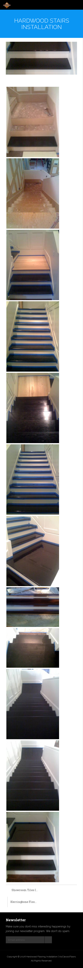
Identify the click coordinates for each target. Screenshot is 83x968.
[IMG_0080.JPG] (32, 407)
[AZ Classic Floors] (7, 5)
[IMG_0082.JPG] (32, 479)
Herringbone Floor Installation (25, 902)
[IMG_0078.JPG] (32, 264)
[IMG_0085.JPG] (32, 606)
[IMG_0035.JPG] (32, 193)
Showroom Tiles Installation (27, 890)
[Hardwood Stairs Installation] (41, 58)
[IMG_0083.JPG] (32, 550)
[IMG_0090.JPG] (32, 846)
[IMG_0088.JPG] (32, 703)
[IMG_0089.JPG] (32, 775)
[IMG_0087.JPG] (32, 647)
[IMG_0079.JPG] (32, 336)
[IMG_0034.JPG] (32, 121)
